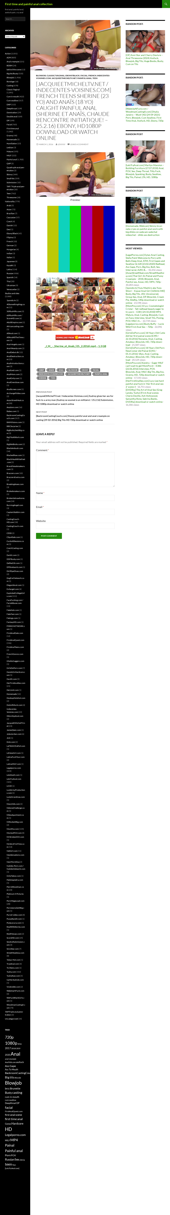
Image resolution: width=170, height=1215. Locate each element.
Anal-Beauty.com (14, 348)
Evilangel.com (13, 589)
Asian (9, 209)
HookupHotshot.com (16, 698)
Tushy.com (11, 972)
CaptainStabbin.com (15, 512)
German (10, 245)
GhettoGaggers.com (15, 661)
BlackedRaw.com (14, 455)
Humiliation (12, 143)
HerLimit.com (13, 690)
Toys (14, 1165)
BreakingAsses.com (15, 484)
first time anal (14, 1119)
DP (8, 120)
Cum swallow (12, 100)
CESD (9, 533)
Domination (12, 112)
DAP (9, 104)
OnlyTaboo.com (14, 876)
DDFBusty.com (13, 559)
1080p (41, 370)
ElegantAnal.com (14, 585)
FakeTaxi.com (13, 614)
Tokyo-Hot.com (13, 960)
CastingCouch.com (15, 526)
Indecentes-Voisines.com (51, 374)
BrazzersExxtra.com (15, 477)
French (92, 75)
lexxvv (61, 144)
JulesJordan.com (14, 734)
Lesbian (10, 147)
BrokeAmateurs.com (16, 491)
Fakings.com (12, 618)
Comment (42, 450)
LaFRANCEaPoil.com (16, 746)
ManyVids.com (13, 804)
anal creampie (10, 1059)
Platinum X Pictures (15, 894)
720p (9, 1037)
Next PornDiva (13, 862)
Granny (10, 135)
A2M (9, 57)
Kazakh (10, 265)
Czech (9, 221)
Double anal (12, 116)
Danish (10, 225)
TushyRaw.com (13, 976)
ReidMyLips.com (14, 934)
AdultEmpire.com (14, 322)
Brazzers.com (13, 473)
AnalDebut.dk (13, 352)
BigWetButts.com (14, 444)
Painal (9, 1145)
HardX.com (12, 679)
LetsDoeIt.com (13, 775)
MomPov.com (13, 829)
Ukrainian (11, 285)
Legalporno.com (14, 768)
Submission (12, 182)
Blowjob (41, 75)
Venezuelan (12, 289)
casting (17, 1092)
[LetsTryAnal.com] (12, 1168)
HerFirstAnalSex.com (16, 683)
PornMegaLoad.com (15, 901)
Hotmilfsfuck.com (14, 705)
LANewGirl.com (14, 753)
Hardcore (17, 1123)
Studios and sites (12, 293)
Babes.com (11, 411)
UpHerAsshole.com (15, 980)
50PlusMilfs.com (14, 311)
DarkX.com (12, 555)
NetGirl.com (12, 851)
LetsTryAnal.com (14, 779)
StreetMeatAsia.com (15, 953)
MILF (9, 155)
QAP (9, 163)
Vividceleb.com (13, 987)
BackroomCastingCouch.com (21, 1072)
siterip (22, 1160)
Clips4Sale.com (13, 537)
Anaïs (51, 370)
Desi (8, 229)
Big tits (9, 1077)
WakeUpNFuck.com (15, 991)
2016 (20, 1044)
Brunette (15, 1088)
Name (40, 492)
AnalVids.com (10, 1062)
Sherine (42, 378)
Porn (8, 1155)
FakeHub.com (13, 610)
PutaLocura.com (14, 923)
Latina (9, 269)
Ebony (85, 370)
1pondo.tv (11, 300)
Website (41, 520)
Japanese (11, 261)
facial (96, 370)
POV (13, 1155)
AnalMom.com (13, 374)
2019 (18, 1048)
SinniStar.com (13, 949)
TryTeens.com (13, 968)
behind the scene (14, 69)
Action (8, 53)
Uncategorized (11, 1018)
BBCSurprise (12, 426)
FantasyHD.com (14, 622)
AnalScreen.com (14, 389)
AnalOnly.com (13, 378)
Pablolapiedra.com (15, 880)
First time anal (13, 128)
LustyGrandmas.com (16, 797)
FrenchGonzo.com (15, 654)
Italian (9, 257)
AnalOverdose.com (15, 382)
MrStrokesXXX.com (15, 837)
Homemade (12, 139)
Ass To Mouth (11, 1069)
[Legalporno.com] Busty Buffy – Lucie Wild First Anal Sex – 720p (145, 325)
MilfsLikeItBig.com (15, 822)
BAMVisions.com (14, 422)
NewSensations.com (15, 855)
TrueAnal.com (13, 964)
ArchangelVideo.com (16, 393)
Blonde (18, 1077)
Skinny (9, 174)
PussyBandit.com (14, 919)
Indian (9, 253)
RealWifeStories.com (16, 927)
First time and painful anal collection (28, 4)
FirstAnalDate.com (15, 633)
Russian (10, 273)
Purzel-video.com (14, 915)
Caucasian (11, 217)
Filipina (10, 237)
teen (53, 378)
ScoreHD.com (13, 938)
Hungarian (11, 249)
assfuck (20, 1062)
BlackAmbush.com (15, 448)
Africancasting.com (15, 326)
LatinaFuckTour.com (16, 757)
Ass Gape (10, 1065)
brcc (7, 1088)
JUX (8, 738)
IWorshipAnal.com (15, 716)
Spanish (10, 277)
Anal (61, 370)
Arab (9, 205)
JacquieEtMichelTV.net (64, 78)
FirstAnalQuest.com (15, 640)
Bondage (10, 81)
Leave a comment (79, 144)
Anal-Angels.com (14, 344)
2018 (13, 1048)
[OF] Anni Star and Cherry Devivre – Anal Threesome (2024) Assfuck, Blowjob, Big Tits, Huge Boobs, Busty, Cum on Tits (145, 59)
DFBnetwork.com (14, 567)
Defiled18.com (13, 563)
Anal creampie (13, 61)
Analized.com (13, 370)
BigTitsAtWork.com (15, 437)
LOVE (9, 786)
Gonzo (8, 1123)
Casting (10, 85)
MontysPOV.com (14, 833)
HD (8, 1129)
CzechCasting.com (15, 548)
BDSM (9, 65)
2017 (8, 1048)
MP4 (14, 1140)
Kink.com (11, 742)
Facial (84, 75)
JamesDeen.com (14, 730)
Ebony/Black (72, 75)
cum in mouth (12, 1096)
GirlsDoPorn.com (14, 668)
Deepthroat (12, 108)
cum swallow (10, 1100)
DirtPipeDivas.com (15, 571)
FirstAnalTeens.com (15, 647)
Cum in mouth (13, 96)
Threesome (11, 197)
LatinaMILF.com (14, 764)
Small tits (10, 178)
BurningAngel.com (15, 505)
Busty (8, 1092)
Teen (94, 78)
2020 (7, 1054)
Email (40, 506)
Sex (17, 1159)
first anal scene (13, 1114)
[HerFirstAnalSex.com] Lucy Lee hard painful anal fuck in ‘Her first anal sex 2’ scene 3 (145, 383)
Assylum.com (12, 407)
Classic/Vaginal (56, 75)
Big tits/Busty (12, 73)
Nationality (10, 201)
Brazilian (10, 213)
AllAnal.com (12, 333)
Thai (8, 281)
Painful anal (84, 78)
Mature (10, 151)
